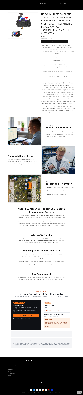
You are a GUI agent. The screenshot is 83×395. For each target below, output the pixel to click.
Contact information (57, 392)
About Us (10, 377)
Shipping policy (50, 392)
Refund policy (10, 369)
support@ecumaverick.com (52, 310)
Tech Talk (10, 375)
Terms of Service (11, 367)
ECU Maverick (27, 392)
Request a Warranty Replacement (14, 364)
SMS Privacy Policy (11, 373)
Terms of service (44, 392)
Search (9, 371)
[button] (9, 3)
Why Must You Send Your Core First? (15, 362)
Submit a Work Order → (26, 315)
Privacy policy (38, 392)
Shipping (42, 38)
